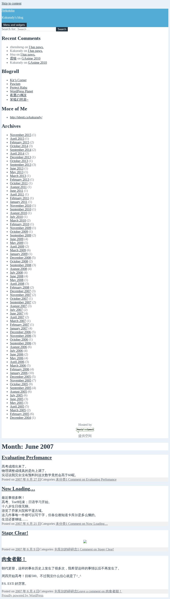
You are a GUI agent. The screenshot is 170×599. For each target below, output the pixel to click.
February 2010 (19, 224)
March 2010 (18, 220)
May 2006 (16, 358)
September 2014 (20, 150)
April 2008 (17, 283)
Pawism (15, 84)
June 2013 (16, 168)
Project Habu (18, 87)
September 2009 (20, 235)
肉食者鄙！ (14, 559)
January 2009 (19, 254)
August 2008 (18, 269)
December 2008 (20, 257)
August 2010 (18, 213)
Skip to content (11, 3)
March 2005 (18, 410)
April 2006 (17, 362)
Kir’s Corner (18, 80)
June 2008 (16, 276)
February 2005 (19, 414)
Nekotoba (8, 10)
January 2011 (18, 202)
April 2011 (17, 194)
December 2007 (20, 291)
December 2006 (20, 332)
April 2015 (17, 138)
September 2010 (20, 209)
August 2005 (18, 391)
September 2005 (20, 388)
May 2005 (16, 403)
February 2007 (19, 324)
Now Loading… (18, 488)
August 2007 (18, 306)
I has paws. (36, 47)
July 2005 (16, 395)
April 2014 (17, 153)
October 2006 (19, 339)
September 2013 (20, 164)
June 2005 (16, 399)
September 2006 (20, 343)
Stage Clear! (15, 533)
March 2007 (18, 321)
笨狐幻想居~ (19, 99)
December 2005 (20, 376)
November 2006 (20, 336)
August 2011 (18, 187)
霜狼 (13, 58)
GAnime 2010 (31, 58)
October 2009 (19, 231)
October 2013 (19, 161)
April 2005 (17, 406)
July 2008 (16, 272)
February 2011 (19, 198)
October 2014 (19, 146)
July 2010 (16, 216)
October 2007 (19, 298)
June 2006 (16, 354)
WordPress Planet (21, 91)
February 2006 (19, 369)
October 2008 (19, 261)
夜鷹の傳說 (18, 95)
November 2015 (20, 135)
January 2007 (19, 328)
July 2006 (16, 350)
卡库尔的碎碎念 (65, 549)
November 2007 (20, 295)
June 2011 (16, 190)
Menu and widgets (14, 24)
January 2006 (19, 373)
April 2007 (17, 317)
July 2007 (16, 309)
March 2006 (18, 365)
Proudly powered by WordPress (22, 595)
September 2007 (20, 302)
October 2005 (19, 384)
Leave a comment (99, 591)
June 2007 (16, 313)
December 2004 (20, 417)
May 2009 (16, 243)
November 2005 (20, 380)
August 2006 (18, 347)
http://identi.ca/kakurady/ (26, 117)
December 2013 (20, 157)
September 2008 (20, 265)
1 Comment (91, 479)
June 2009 (16, 239)
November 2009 (20, 228)
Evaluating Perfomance (27, 457)
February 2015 (19, 142)
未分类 (61, 479)
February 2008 (19, 287)
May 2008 (16, 280)
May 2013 (16, 172)
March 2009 (18, 250)
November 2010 (20, 205)
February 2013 (19, 179)
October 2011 (19, 183)
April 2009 (17, 246)
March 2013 (18, 176)
